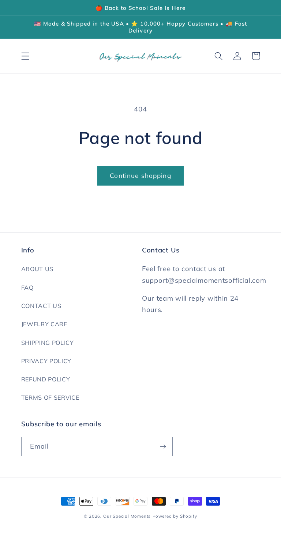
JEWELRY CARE (44, 324)
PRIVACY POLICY (46, 361)
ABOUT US (37, 269)
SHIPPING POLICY (47, 342)
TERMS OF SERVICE (50, 397)
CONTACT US (41, 305)
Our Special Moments (127, 516)
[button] (25, 56)
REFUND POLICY (45, 379)
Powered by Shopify (175, 516)
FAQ (27, 287)
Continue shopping (140, 175)
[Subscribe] (163, 447)
